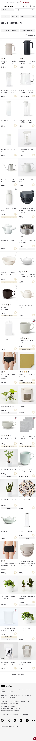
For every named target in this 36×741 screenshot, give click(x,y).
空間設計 (3, 692)
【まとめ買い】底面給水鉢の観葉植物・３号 (27, 597)
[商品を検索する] (20, 5)
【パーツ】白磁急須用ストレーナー (27, 663)
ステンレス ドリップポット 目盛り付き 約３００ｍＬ (9, 180)
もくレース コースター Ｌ (26, 500)
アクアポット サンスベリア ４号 (9, 501)
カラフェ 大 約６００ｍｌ (27, 532)
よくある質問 (10, 692)
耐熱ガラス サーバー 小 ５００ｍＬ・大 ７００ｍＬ (27, 91)
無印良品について (5, 708)
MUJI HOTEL (12, 697)
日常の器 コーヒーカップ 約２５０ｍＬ (8, 308)
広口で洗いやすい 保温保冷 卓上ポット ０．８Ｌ (9, 62)
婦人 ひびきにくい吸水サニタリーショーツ (8, 376)
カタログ (11, 701)
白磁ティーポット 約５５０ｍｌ (27, 180)
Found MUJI (28, 695)
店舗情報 (3, 690)
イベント (9, 690)
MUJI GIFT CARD (25, 701)
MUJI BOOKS (4, 697)
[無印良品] (6, 686)
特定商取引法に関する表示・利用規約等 (10, 710)
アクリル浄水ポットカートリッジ (8, 209)
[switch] (15, 66)
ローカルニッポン (17, 690)
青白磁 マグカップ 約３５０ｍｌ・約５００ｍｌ (27, 471)
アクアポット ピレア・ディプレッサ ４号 (8, 597)
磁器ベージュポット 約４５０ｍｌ (27, 306)
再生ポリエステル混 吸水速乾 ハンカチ (27, 375)
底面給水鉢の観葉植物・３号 (9, 406)
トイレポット (4, 339)
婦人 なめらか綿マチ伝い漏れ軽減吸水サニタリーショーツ (8, 566)
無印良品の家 (4, 695)
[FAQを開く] (30, 5)
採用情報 (13, 706)
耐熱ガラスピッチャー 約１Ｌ (8, 121)
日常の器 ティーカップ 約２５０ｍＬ (8, 439)
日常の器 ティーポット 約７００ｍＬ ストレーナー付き (27, 276)
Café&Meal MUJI (13, 695)
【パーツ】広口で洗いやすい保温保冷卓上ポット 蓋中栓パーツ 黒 (27, 210)
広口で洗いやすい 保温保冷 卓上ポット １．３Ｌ (27, 62)
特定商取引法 (26, 714)
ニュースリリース (5, 706)
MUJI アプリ (4, 701)
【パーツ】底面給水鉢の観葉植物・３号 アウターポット (8, 629)
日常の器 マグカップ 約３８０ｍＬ (27, 341)
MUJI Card (16, 701)
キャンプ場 (20, 695)
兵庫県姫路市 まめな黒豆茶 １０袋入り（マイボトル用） (9, 663)
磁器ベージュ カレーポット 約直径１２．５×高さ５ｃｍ (9, 273)
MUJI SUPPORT (26, 690)
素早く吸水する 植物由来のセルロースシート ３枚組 (27, 437)
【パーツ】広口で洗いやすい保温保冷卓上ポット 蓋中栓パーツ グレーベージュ (27, 563)
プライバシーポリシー (6, 714)
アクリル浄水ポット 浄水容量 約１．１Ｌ (27, 150)
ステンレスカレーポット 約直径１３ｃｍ (27, 241)
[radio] (2, 58)
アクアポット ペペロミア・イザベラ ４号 (27, 629)
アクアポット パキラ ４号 (8, 470)
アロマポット (22, 406)
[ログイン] (24, 5)
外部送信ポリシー (17, 714)
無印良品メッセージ (21, 706)
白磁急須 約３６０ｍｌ (7, 240)
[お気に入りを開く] (27, 5)
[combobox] (7, 9)
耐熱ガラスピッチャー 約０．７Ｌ (8, 150)
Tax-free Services (14, 703)
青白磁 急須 (4, 532)
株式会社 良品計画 (15, 708)
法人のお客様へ (4, 703)
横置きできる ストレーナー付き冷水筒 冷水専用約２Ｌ (27, 121)
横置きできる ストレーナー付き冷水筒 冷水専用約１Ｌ (8, 91)
